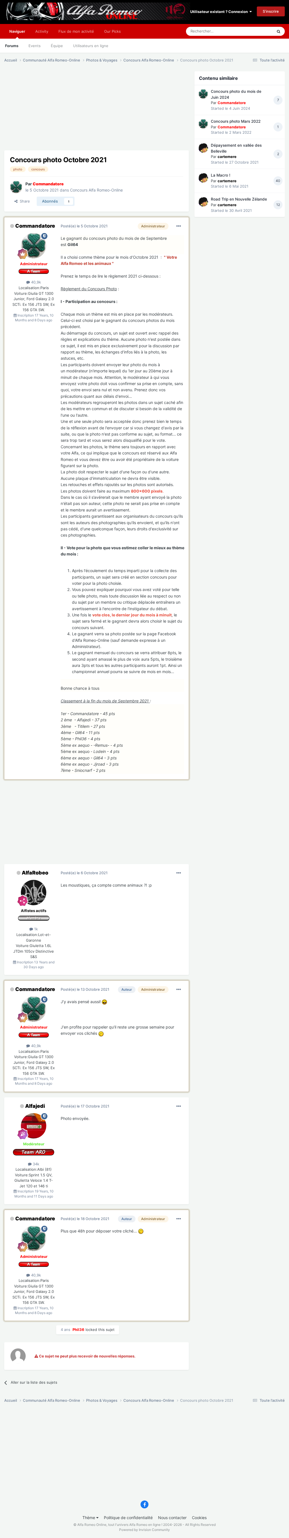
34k (35, 1164)
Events (35, 45)
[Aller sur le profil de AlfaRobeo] (33, 892)
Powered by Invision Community (144, 1530)
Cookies (199, 1517)
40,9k (35, 282)
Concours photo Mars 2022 (235, 121)
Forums (11, 45)
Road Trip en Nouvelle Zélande (239, 199)
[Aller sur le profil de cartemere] (203, 148)
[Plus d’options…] (178, 226)
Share (23, 201)
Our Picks (112, 31)
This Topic (256, 31)
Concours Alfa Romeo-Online (96, 190)
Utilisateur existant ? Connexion (219, 11)
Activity (41, 31)
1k (35, 929)
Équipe (57, 45)
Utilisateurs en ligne (90, 45)
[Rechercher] (278, 31)
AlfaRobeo (35, 873)
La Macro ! (220, 175)
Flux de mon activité (76, 31)
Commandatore (35, 226)
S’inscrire (271, 11)
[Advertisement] (70, 110)
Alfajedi (35, 1106)
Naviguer (17, 31)
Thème (89, 1517)
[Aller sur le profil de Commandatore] (16, 187)
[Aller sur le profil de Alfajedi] (33, 1126)
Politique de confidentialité (128, 1517)
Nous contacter (172, 1517)
